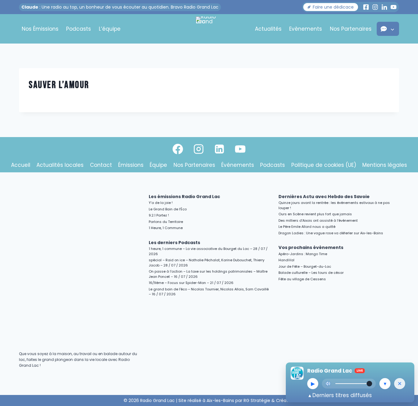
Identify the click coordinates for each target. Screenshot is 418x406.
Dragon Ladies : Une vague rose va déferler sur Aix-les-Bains (330, 233)
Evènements (305, 29)
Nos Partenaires (350, 29)
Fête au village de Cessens (302, 279)
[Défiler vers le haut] (406, 348)
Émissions (131, 165)
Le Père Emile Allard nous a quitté (306, 226)
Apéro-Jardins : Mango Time (302, 253)
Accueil (20, 165)
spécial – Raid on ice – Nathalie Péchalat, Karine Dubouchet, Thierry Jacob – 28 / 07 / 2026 (206, 263)
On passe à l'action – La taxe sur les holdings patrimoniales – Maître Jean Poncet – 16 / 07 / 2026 (208, 274)
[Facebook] (177, 149)
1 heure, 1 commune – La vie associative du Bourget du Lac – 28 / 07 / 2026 (208, 251)
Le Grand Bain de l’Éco (168, 209)
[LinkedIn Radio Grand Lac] (384, 7)
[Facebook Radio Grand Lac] (366, 7)
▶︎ (313, 383)
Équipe (158, 165)
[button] (330, 7)
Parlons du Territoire (166, 221)
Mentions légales (384, 165)
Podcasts (78, 29)
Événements (237, 165)
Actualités (268, 29)
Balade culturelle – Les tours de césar (311, 272)
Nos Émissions (40, 29)
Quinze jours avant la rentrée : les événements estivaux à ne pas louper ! (334, 205)
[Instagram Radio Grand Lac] (375, 7)
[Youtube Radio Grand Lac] (393, 7)
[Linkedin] (219, 149)
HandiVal (286, 260)
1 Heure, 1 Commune (166, 227)
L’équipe (110, 29)
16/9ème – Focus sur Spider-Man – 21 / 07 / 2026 (191, 282)
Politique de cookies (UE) (323, 165)
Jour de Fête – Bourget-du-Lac (304, 266)
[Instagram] (198, 149)
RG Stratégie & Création (269, 400)
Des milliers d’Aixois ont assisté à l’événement (318, 220)
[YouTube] (240, 149)
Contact (101, 165)
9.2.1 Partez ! (159, 215)
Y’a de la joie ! (161, 202)
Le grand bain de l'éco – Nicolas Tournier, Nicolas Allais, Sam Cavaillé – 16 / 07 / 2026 (209, 292)
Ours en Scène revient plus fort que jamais (315, 214)
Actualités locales (60, 165)
